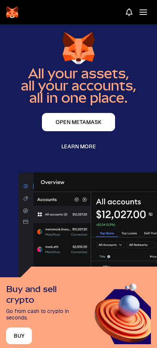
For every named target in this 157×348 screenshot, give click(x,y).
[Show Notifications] (129, 12)
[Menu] (143, 12)
